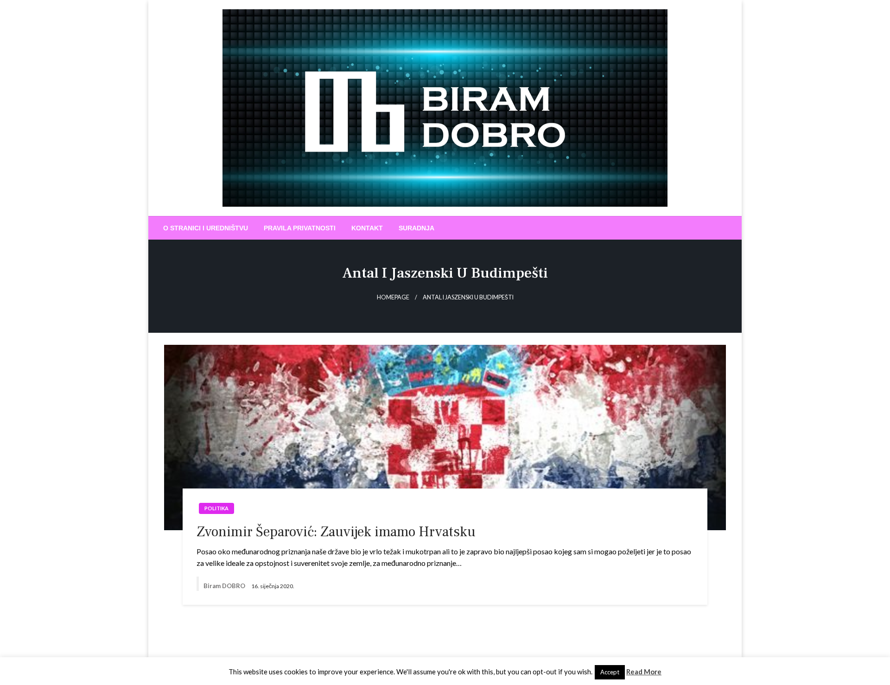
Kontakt (367, 228)
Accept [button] (609, 672)
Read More (643, 671)
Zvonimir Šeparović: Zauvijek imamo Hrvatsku (336, 532)
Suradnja (416, 228)
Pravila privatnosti (300, 228)
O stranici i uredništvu (205, 228)
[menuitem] (205, 228)
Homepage (393, 297)
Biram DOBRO (225, 586)
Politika (216, 508)
